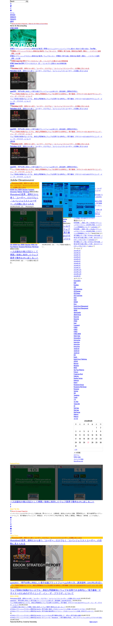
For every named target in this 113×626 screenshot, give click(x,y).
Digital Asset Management (81, 306)
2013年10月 (77, 274)
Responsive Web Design (25, 247)
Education (25, 190)
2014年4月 (77, 261)
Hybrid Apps (77, 336)
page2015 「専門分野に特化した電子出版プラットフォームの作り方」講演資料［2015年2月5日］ (44, 91)
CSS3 (75, 298)
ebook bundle (77, 312)
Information (13, 192)
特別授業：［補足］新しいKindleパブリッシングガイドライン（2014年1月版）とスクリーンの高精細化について (88, 225)
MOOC (75, 368)
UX (74, 406)
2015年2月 (77, 250)
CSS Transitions (78, 295)
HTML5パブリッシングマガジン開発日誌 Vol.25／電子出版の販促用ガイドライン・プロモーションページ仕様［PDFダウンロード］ (52, 611)
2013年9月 (77, 276)
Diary (16, 190)
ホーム (12, 12)
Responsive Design (79, 385)
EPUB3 (75, 321)
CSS (11, 245)
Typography (77, 404)
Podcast (76, 372)
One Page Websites (79, 370)
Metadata (76, 366)
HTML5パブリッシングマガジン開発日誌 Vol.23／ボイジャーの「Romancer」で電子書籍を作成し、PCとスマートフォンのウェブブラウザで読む (56, 617)
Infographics (77, 338)
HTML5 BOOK (14, 28)
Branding (76, 285)
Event (75, 323)
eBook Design (77, 315)
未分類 (76, 419)
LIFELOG (12, 141)
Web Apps (76, 408)
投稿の (77, 457)
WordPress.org (78, 461)
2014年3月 (77, 263)
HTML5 (33, 245)
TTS (75, 399)
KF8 (75, 355)
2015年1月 (77, 253)
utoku (90, 246)
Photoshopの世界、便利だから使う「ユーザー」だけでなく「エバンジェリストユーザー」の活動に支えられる (49, 71)
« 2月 (75, 449)
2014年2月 (77, 265)
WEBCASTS (13, 17)
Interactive (77, 344)
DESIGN (12, 103)
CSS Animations (78, 289)
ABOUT (12, 21)
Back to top (93, 622)
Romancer (76, 389)
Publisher (19, 192)
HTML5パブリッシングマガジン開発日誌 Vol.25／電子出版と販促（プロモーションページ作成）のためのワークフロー (48, 609)
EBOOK (12, 66)
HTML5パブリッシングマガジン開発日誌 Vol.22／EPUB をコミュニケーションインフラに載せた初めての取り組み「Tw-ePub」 (53, 48)
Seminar (76, 391)
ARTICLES (12, 15)
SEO (75, 393)
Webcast (76, 414)
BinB (75, 283)
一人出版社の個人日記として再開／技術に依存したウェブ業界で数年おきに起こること (24, 254)
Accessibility (77, 281)
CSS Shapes (77, 293)
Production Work (78, 374)
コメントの (78, 459)
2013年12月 (77, 270)
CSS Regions (77, 291)
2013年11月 (77, 272)
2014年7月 (77, 255)
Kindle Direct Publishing (80, 359)
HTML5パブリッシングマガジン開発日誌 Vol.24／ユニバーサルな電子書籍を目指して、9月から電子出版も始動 (45, 615)
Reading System (78, 378)
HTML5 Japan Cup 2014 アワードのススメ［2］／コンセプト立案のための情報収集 (38, 63)
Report (75, 382)
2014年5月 (77, 259)
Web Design (26, 192)
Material (76, 363)
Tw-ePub (76, 402)
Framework (31, 190)
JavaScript (76, 349)
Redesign (76, 380)
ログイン (76, 455)
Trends (75, 397)
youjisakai (94, 227)
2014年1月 (77, 267)
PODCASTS (13, 19)
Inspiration (77, 342)
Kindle (75, 357)
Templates (76, 395)
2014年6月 (77, 257)
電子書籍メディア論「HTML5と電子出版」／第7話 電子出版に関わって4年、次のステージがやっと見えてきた (88, 237)
